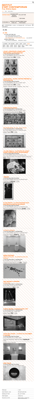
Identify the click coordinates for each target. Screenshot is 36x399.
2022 (4, 45)
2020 (11, 45)
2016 (27, 45)
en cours (12, 43)
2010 (15, 46)
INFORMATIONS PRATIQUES (22, 22)
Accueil (10, 11)
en (6, 11)
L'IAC (19, 390)
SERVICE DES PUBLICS (14, 22)
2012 (11, 46)
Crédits (20, 395)
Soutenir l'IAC (6, 392)
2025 (21, 43)
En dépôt (29, 38)
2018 (19, 45)
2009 (19, 46)
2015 (31, 45)
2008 (23, 46)
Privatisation (22, 392)
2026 (17, 43)
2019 (15, 45)
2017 (23, 45)
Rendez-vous (22, 40)
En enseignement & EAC (13, 35)
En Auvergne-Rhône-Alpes (14, 36)
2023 (28, 43)
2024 (24, 43)
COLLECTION (22, 14)
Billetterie (21, 393)
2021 (8, 45)
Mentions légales (23, 397)
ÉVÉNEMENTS (6, 22)
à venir (5, 43)
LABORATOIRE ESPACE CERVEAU (14, 15)
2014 (4, 46)
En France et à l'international (15, 38)
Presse (4, 390)
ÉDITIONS (22, 18)
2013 (8, 46)
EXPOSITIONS (6, 14)
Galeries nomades (11, 40)
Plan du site (6, 397)
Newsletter (6, 393)
